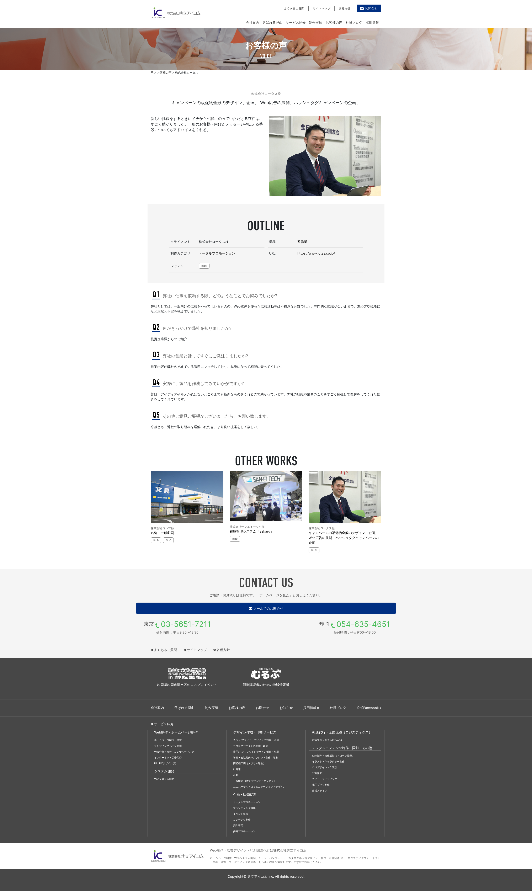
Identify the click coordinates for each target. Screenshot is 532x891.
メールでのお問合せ (268, 608)
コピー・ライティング (324, 778)
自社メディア (319, 790)
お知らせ (286, 708)
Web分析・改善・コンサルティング (174, 751)
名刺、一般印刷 (162, 533)
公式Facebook (368, 708)
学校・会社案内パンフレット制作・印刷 (255, 757)
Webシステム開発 (164, 778)
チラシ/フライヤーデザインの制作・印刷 (256, 740)
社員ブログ (354, 22)
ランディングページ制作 (168, 745)
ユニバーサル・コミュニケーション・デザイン (259, 786)
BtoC (204, 265)
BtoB (156, 540)
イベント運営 (240, 813)
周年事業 (238, 825)
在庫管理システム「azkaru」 (251, 531)
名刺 (235, 775)
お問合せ (371, 8)
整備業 (302, 242)
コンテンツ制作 (242, 819)
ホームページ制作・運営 (168, 740)
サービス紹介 (296, 22)
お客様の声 (334, 22)
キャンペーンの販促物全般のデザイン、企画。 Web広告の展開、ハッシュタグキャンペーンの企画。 (344, 538)
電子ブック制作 (321, 784)
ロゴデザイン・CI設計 (324, 767)
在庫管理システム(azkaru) (327, 740)
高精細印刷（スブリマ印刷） (249, 763)
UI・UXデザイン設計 (166, 763)
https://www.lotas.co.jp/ (316, 253)
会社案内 (252, 22)
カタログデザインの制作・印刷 (250, 745)
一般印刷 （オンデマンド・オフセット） (256, 780)
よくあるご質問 (294, 8)
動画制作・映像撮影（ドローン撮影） (333, 755)
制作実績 (315, 22)
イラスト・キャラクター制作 (328, 761)
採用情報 (372, 22)
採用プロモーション (244, 831)
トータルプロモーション (217, 253)
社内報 (237, 769)
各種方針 (344, 8)
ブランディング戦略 (244, 808)
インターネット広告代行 (168, 757)
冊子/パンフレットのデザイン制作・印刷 (256, 751)
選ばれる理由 (272, 22)
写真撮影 (317, 773)
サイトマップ (321, 8)
